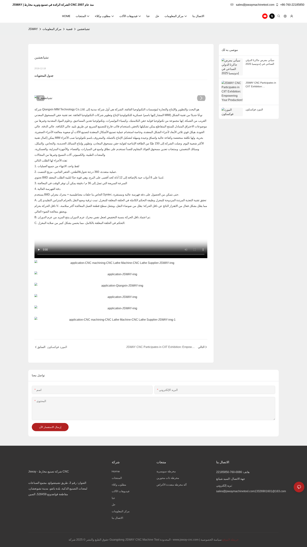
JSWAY (33, 29)
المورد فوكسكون (254, 109)
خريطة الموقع (230, 539)
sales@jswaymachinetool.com (254, 4)
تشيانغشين (83, 29)
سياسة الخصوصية (211, 539)
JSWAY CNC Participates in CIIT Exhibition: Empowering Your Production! (261, 84)
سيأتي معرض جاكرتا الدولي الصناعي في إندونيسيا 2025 (260, 62)
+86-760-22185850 (291, 4)
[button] (40, 98)
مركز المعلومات (51, 29)
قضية (69, 29)
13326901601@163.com (270, 491)
